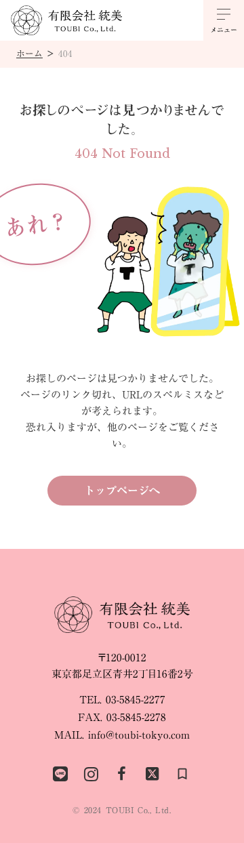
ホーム (29, 54)
